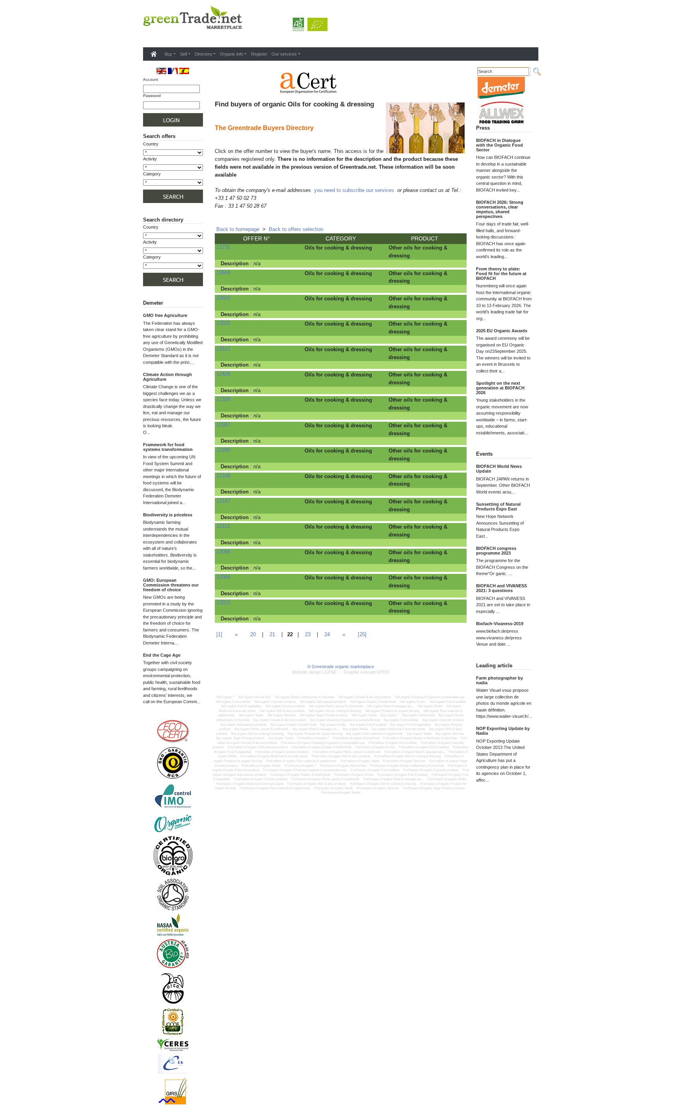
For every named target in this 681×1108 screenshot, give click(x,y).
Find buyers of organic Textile (340, 792)
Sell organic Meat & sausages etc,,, (390, 706)
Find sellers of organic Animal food (356, 738)
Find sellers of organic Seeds (359, 761)
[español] (184, 71)
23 (308, 634)
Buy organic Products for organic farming (315, 734)
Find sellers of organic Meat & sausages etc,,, (415, 752)
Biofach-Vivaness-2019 (499, 623)
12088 (223, 552)
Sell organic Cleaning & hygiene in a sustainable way (430, 697)
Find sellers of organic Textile (261, 765)
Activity (150, 158)
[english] (161, 71)
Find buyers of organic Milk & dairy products (316, 784)
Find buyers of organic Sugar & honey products (434, 788)
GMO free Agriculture (165, 315)
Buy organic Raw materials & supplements (374, 734)
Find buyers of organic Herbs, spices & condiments (325, 779)
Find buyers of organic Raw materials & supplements (275, 788)
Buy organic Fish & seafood (368, 724)
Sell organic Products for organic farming (392, 711)
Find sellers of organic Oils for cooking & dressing (407, 756)
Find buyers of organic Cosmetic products (431, 770)
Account (150, 79)
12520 (223, 323)
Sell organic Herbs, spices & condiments (336, 706)
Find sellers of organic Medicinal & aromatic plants (274, 756)
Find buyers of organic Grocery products (261, 779)
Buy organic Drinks (333, 724)
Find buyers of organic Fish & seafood (403, 775)
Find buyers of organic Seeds (333, 788)
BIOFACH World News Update (499, 468)
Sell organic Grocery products (285, 706)
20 (253, 634)
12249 (223, 476)
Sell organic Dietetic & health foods (373, 702)
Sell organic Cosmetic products (275, 702)
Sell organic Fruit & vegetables (241, 706)
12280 (223, 450)
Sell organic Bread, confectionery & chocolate (304, 697)
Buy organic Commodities (401, 720)
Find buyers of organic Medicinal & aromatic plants (249, 784)
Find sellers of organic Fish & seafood (424, 747)
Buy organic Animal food (418, 715)
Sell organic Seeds (250, 715)
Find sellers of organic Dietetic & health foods (322, 747)
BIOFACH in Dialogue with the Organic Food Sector (499, 145)
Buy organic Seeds (419, 734)
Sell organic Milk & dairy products (282, 711)
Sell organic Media (429, 706)
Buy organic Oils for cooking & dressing (257, 734)
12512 (223, 349)
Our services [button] (284, 54)
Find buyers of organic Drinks (354, 775)
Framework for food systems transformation (168, 447)
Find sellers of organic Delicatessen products (258, 747)
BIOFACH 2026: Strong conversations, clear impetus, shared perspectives (499, 209)
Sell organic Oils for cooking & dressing (335, 711)
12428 (223, 374)
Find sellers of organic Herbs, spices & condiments (347, 752)
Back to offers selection (296, 229)
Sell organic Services (281, 715)
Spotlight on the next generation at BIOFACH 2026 (500, 388)
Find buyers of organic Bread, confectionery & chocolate (407, 765)
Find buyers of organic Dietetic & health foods (300, 775)
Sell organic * (225, 697)
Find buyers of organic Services (378, 788)
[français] (173, 71)
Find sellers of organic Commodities (392, 743)
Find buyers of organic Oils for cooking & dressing (383, 784)
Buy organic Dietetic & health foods (293, 724)
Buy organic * (389, 715)
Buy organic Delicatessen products (243, 724)
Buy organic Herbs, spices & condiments (261, 729)
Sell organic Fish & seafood (448, 702)
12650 (223, 298)
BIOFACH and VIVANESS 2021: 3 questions (501, 588)
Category (152, 173)
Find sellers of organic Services (404, 761)
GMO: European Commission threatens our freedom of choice (171, 585)
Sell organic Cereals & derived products (364, 697)
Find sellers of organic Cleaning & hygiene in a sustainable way (323, 743)
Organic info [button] (231, 54)
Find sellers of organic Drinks (375, 747)
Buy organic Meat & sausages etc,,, (315, 729)
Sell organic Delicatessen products (323, 702)
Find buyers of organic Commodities (375, 770)
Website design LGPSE (314, 672)
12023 (223, 602)
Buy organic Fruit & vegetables (410, 724)
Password (152, 95)
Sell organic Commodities (233, 702)
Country (150, 144)
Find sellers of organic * (313, 738)
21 (272, 634)
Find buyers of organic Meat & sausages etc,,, (393, 779)
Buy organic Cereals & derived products (279, 720)
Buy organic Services (449, 734)
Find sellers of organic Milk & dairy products (341, 756)
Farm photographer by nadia (499, 680)
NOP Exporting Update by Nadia (503, 731)
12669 (223, 273)
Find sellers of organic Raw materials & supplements (301, 761)
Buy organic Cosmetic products (443, 720)
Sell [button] (183, 54)
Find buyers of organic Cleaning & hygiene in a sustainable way (305, 770)
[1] (219, 634)
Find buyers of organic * (300, 765)
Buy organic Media (355, 729)
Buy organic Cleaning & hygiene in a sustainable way (345, 720)
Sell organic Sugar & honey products (324, 715)
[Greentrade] (144, 37)
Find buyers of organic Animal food (343, 765)
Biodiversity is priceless (167, 514)
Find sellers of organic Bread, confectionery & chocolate (420, 738)
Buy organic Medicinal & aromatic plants (398, 729)
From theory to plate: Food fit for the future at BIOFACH (501, 273)
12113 (223, 526)
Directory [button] (203, 54)
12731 (223, 247)
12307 (223, 425)
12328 (223, 399)
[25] (362, 634)
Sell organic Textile (364, 715)
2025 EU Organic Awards (501, 330)
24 (327, 634)
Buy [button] (168, 54)
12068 (223, 577)
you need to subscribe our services (354, 190)
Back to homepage (237, 229)
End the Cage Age (161, 655)
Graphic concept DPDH (366, 672)
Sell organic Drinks (413, 702)
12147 (223, 501)
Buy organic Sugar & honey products (240, 738)
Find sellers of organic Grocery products (282, 752)
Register (259, 54)
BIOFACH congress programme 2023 (496, 550)
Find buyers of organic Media (447, 779)
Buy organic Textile (281, 738)
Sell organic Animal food (254, 697)
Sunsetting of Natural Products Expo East (498, 506)
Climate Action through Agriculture (167, 377)
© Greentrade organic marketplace (340, 666)
